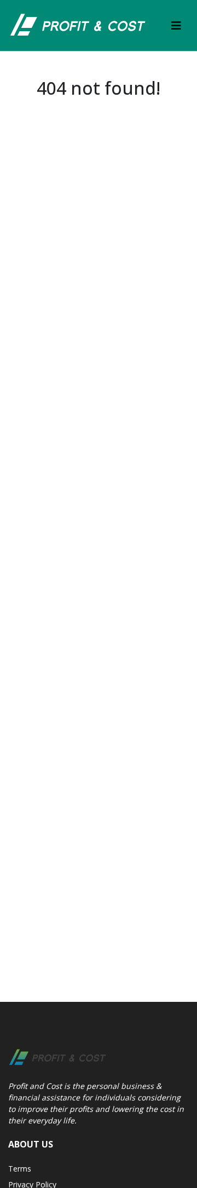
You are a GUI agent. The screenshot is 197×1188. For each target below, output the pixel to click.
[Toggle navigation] (176, 26)
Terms (19, 1168)
